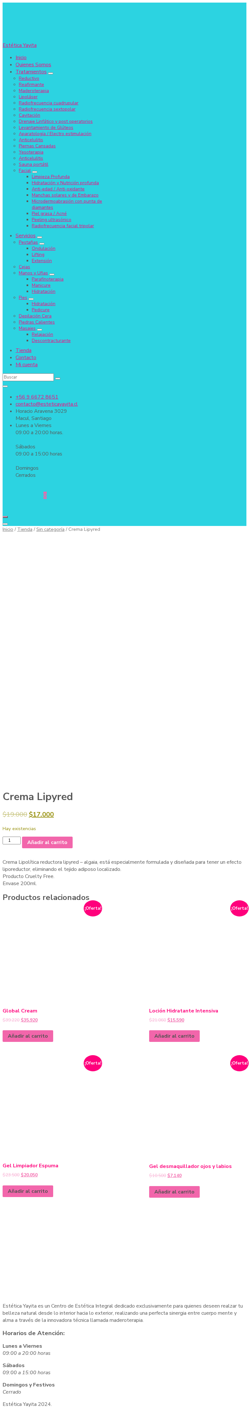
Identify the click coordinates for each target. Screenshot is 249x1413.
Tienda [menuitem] (23, 350)
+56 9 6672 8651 (37, 397)
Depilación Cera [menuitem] (35, 316)
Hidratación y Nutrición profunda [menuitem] (65, 183)
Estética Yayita (20, 45)
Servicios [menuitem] (26, 235)
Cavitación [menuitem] (29, 115)
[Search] (57, 379)
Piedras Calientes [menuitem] (37, 322)
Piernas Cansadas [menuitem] (37, 146)
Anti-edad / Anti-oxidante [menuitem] (58, 189)
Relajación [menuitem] (42, 334)
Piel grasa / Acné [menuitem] (49, 213)
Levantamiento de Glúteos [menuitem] (46, 127)
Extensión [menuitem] (42, 261)
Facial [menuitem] (25, 170)
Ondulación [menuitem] (43, 248)
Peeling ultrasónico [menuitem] (51, 220)
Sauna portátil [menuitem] (33, 164)
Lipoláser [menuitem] (28, 97)
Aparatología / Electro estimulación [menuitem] (55, 134)
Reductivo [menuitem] (29, 78)
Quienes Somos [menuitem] (33, 64)
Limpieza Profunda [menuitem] (51, 177)
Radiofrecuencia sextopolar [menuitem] (47, 109)
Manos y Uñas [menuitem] (33, 273)
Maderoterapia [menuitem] (34, 91)
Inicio (8, 529)
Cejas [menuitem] (24, 267)
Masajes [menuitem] (27, 328)
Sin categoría (50, 529)
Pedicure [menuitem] (41, 310)
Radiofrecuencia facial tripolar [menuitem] (63, 226)
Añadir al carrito (47, 842)
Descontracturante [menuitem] (51, 340)
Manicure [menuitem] (41, 285)
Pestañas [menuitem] (28, 242)
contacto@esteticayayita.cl (47, 404)
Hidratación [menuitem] (43, 291)
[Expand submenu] (50, 73)
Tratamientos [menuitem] (31, 71)
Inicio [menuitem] (21, 57)
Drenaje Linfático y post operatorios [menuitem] (56, 121)
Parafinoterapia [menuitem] (48, 279)
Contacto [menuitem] (26, 357)
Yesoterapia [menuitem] (31, 152)
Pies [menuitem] (23, 297)
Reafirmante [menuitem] (31, 84)
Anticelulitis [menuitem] (31, 140)
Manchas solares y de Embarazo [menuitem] (65, 195)
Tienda (24, 529)
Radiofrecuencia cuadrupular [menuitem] (48, 103)
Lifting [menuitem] (38, 255)
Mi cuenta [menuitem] (27, 364)
